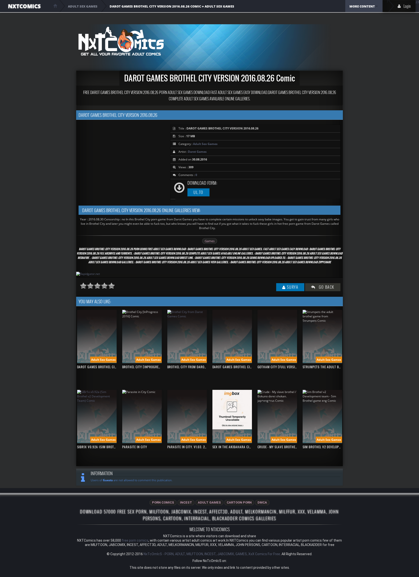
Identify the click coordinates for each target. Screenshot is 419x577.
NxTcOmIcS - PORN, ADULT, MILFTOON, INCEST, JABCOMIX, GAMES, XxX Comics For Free (212, 554)
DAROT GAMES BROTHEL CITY (232, 366)
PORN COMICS (163, 502)
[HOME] (55, 6)
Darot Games (197, 152)
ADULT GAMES (209, 502)
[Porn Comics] (121, 41)
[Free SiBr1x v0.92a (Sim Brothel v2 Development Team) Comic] (97, 401)
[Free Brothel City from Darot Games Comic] (187, 316)
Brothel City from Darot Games (192, 366)
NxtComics (24, 6)
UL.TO (198, 192)
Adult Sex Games (205, 144)
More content (362, 6)
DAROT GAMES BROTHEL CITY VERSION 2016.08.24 (112, 366)
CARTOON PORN (239, 502)
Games (210, 241)
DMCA (262, 502)
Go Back (324, 287)
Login (407, 6)
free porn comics (135, 540)
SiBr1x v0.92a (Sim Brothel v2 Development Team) (115, 446)
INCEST (186, 502)
